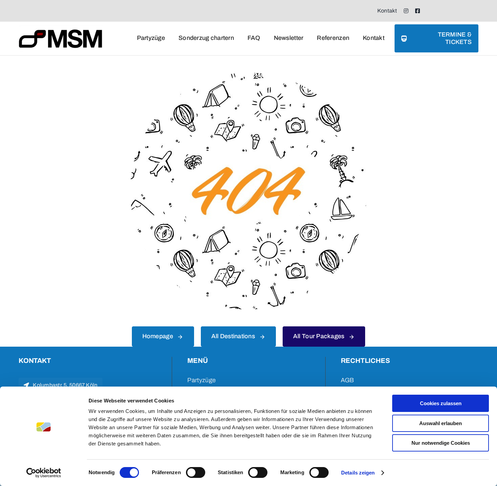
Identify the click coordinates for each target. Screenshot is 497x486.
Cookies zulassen (441, 403)
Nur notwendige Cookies (440, 443)
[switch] (195, 472)
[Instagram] (406, 11)
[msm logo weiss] (61, 28)
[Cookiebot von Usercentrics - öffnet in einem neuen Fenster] (43, 473)
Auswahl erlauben (440, 423)
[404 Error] (248, 75)
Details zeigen (358, 473)
